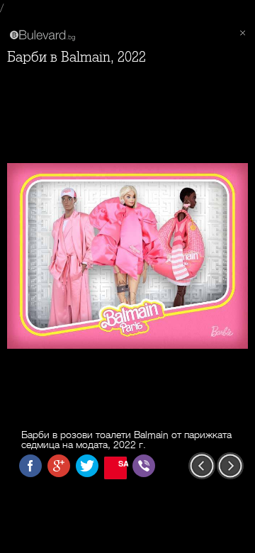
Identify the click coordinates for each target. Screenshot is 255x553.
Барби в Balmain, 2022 (76, 57)
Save (122, 463)
